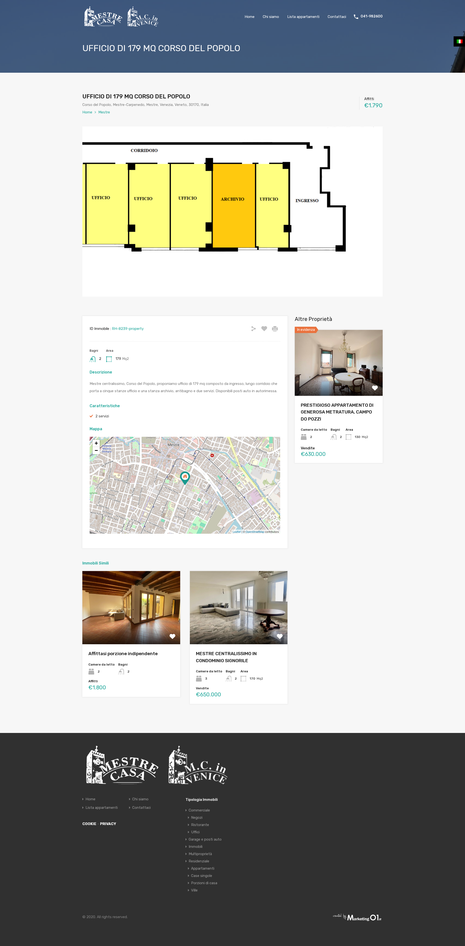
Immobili (195, 846)
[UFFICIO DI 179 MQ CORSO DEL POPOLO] (185, 478)
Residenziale (199, 861)
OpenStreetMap (255, 531)
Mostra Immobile (131, 630)
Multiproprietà (200, 854)
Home (250, 17)
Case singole (201, 876)
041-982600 (372, 16)
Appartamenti (202, 868)
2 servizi (102, 416)
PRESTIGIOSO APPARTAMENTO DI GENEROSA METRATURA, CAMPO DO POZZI (337, 412)
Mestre (104, 112)
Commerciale (199, 810)
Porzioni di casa (204, 883)
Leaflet (237, 531)
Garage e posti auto (205, 839)
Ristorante (200, 825)
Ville (194, 890)
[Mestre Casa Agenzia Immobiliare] (121, 25)
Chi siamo (271, 17)
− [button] (96, 450)
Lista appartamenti (303, 17)
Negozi (196, 817)
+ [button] (96, 443)
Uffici (195, 832)
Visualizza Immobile (338, 383)
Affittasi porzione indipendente (123, 653)
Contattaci (337, 17)
